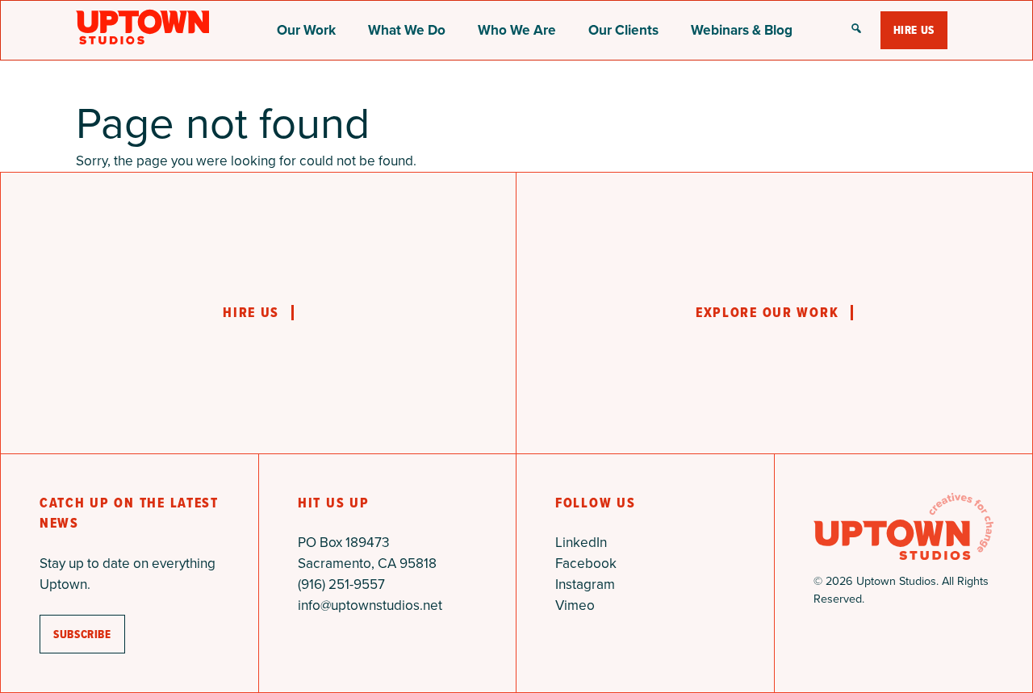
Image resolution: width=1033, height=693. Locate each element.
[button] (856, 30)
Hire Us (914, 30)
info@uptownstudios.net (370, 605)
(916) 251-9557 (341, 584)
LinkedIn (581, 542)
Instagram (585, 584)
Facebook (586, 563)
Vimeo (575, 605)
